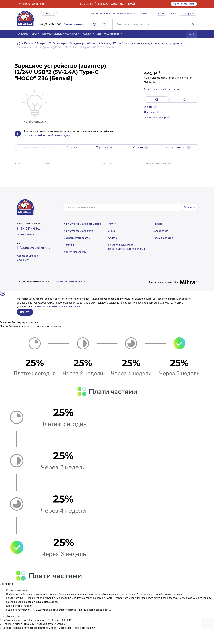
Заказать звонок (74, 24)
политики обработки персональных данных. (56, 306)
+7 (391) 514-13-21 (51, 24)
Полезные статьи (163, 237)
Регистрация (188, 13)
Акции (161, 13)
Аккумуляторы (27, 34)
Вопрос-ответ (160, 230)
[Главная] (19, 43)
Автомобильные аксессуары (59, 34)
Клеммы (69, 244)
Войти (173, 13)
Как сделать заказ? (101, 13)
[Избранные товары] (106, 24)
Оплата (143, 13)
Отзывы (139, 147)
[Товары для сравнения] (95, 24)
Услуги (86, 34)
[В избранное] (184, 99)
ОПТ (99, 34)
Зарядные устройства (77, 237)
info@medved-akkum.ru (33, 248)
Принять (25, 312)
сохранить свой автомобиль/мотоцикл (47, 135)
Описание (72, 147)
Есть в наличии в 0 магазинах (161, 89)
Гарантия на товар (155, 117)
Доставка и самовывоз (125, 13)
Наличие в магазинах (36, 147)
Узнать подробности (184, 4)
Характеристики (105, 147)
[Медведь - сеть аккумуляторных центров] (25, 20)
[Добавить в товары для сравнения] (157, 99)
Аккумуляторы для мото (78, 230)
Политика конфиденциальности (69, 281)
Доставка (149, 112)
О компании (111, 34)
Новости (158, 223)
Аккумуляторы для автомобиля (83, 223)
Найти (191, 207)
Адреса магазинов (75, 252)
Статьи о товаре (177, 147)
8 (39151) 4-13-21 (29, 228)
